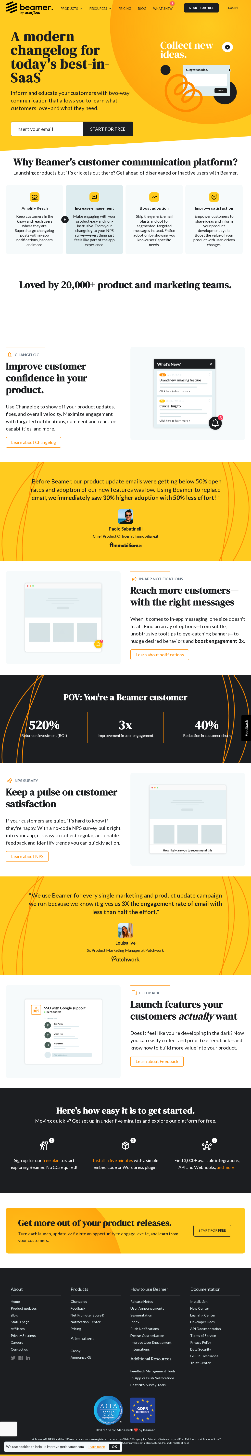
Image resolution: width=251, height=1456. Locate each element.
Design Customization (147, 1335)
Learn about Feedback (157, 1061)
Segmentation (141, 1315)
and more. (226, 1167)
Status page (20, 1322)
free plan (51, 1160)
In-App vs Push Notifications (152, 1378)
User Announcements (147, 1308)
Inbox (134, 1322)
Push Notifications (144, 1329)
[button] (72, 8)
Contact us (19, 1349)
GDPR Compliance (204, 1356)
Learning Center (202, 1315)
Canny (75, 1351)
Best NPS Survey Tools (148, 1385)
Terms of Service (203, 1335)
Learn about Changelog (33, 442)
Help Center (199, 1308)
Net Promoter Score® (87, 1315)
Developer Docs (202, 1322)
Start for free (201, 8)
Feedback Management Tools (153, 1371)
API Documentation (205, 1329)
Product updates (24, 1308)
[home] (29, 8)
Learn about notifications (160, 654)
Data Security (200, 1349)
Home (15, 1301)
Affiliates (18, 1329)
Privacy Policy (200, 1342)
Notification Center (85, 1322)
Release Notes (141, 1301)
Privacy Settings (23, 1335)
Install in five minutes (113, 1160)
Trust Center (200, 1363)
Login (233, 8)
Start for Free (212, 1230)
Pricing (76, 1329)
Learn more (96, 1447)
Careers (17, 1342)
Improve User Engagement (151, 1342)
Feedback (78, 1308)
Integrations (140, 1349)
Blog (14, 1315)
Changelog (79, 1301)
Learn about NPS (27, 856)
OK (114, 1446)
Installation (199, 1301)
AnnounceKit (81, 1357)
